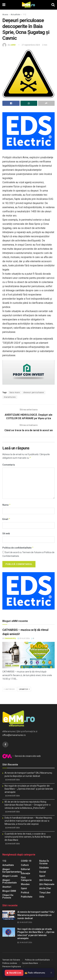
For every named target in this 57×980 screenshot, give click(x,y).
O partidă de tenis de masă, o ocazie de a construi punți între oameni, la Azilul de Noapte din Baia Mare (28, 836)
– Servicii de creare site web (26, 756)
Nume (6, 504)
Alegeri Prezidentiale (9, 881)
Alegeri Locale (10, 876)
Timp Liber (45, 892)
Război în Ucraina (44, 862)
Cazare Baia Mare (30, 963)
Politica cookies (9, 963)
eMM (13, 45)
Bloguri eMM (9, 891)
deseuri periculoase (33, 392)
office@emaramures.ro (14, 735)
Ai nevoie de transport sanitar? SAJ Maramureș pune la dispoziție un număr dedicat (35, 915)
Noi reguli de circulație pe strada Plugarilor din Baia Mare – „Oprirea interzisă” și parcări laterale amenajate (29, 788)
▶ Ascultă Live (14, 973)
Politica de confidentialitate (18, 547)
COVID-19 (26, 861)
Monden (25, 884)
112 (24, 14)
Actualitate (15, 14)
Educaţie (25, 873)
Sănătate (44, 867)
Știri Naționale (46, 884)
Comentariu (8, 464)
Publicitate (26, 896)
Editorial (25, 869)
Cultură (25, 865)
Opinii (24, 888)
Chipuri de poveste (7, 896)
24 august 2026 (13, 780)
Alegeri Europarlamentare (12, 870)
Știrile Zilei (45, 888)
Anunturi (6, 887)
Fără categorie (26, 878)
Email (6, 519)
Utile (41, 896)
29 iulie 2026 (24, 638)
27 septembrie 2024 (31, 45)
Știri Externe (45, 880)
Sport (42, 876)
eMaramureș (10, 638)
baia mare (15, 392)
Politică (25, 892)
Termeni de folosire (11, 960)
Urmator (23, 689)
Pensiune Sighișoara (11, 966)
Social (42, 871)
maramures (10, 397)
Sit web (6, 533)
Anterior (10, 689)
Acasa (5, 14)
